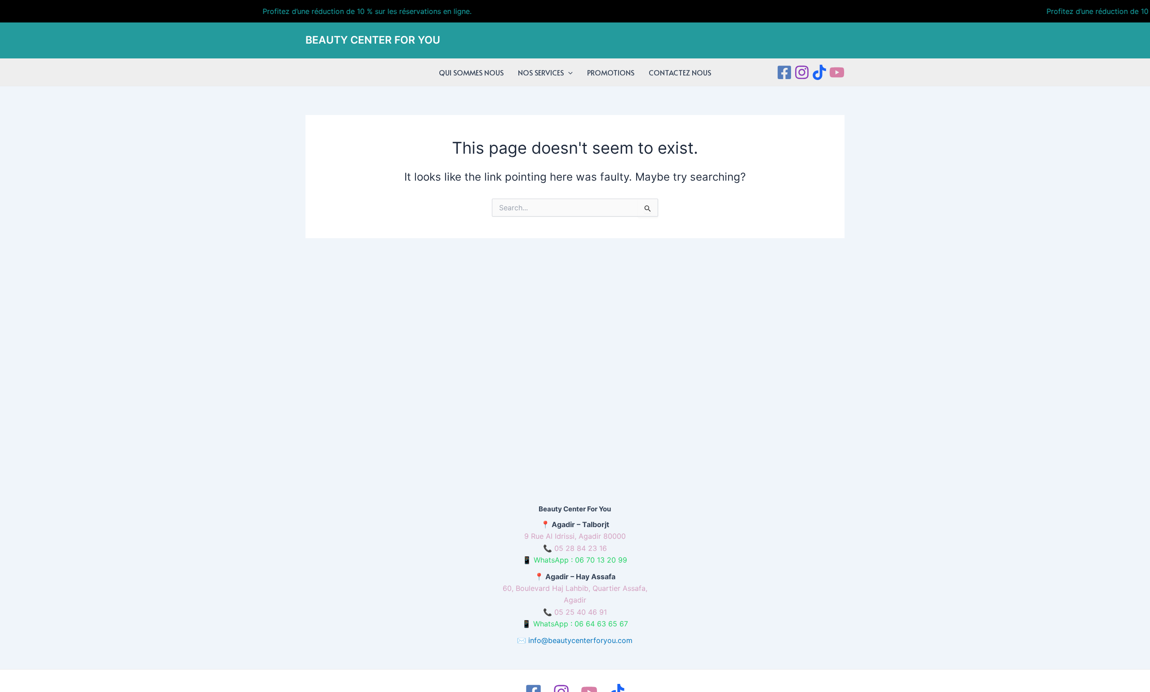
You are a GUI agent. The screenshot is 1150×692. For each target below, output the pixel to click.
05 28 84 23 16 (580, 548)
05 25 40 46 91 (580, 612)
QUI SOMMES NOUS (471, 72)
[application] (568, 72)
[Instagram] (801, 72)
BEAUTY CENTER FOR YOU (372, 40)
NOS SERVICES (541, 72)
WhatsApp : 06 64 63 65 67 (580, 623)
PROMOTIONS (610, 72)
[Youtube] (837, 72)
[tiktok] (819, 72)
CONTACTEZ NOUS (680, 72)
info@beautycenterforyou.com (580, 640)
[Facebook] (784, 72)
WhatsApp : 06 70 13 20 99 (580, 559)
